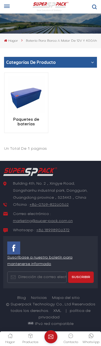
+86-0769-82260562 (49, 205)
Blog (21, 298)
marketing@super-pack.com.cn (43, 221)
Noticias (39, 298)
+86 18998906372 (52, 230)
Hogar (13, 41)
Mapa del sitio (66, 298)
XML (57, 311)
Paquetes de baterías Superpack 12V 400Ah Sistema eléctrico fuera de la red (26, 122)
